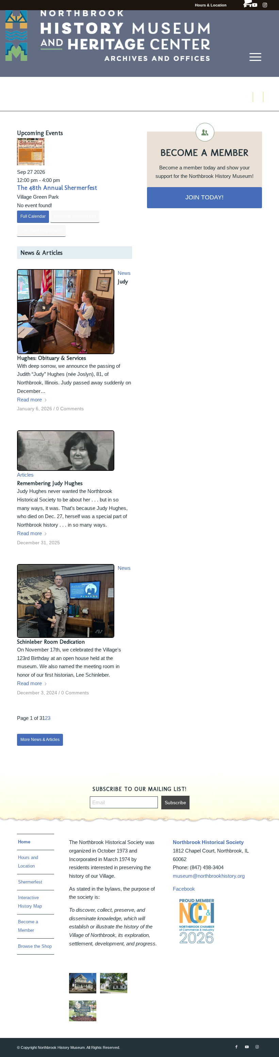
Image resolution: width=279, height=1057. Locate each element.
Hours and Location (28, 862)
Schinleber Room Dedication (51, 641)
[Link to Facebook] (236, 1047)
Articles (25, 475)
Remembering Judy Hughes (50, 483)
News (124, 273)
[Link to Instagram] (265, 5)
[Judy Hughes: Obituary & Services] (65, 311)
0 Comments (70, 408)
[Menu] (255, 57)
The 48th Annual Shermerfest (57, 188)
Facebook (184, 889)
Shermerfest (30, 882)
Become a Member (28, 926)
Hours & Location (211, 5)
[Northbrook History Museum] (107, 43)
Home (24, 841)
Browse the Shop (35, 946)
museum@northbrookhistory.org (209, 876)
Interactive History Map (30, 902)
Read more (29, 399)
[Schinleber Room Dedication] (65, 601)
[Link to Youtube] (247, 1047)
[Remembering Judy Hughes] (65, 450)
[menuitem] (255, 57)
